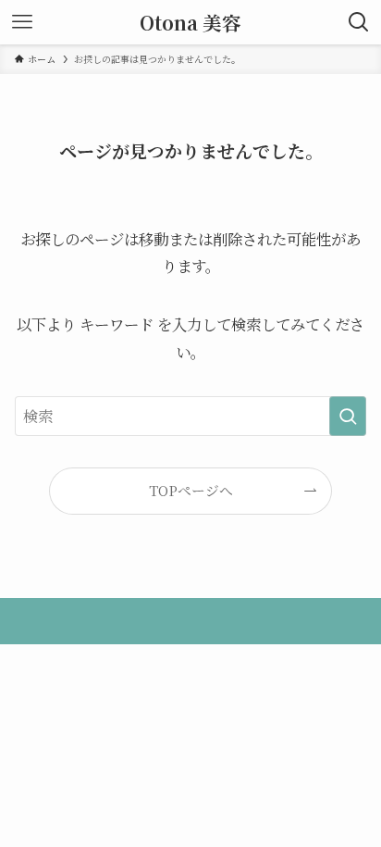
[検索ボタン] (359, 22)
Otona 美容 (190, 22)
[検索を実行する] (347, 416)
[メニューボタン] (22, 22)
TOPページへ (191, 490)
